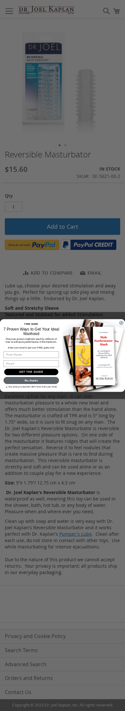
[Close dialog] (121, 323)
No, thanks (31, 380)
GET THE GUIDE (31, 372)
